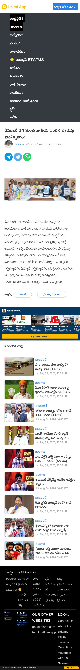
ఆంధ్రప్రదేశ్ (16, 18)
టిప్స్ (20, 605)
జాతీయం (50, 584)
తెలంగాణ (16, 26)
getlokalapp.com (43, 627)
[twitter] (18, 158)
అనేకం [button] (14, 117)
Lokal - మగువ (37, 581)
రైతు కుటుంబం (65, 584)
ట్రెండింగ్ (22, 584)
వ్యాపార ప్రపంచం (61, 597)
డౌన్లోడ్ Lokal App (71, 668)
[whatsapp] (27, 158)
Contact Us (65, 621)
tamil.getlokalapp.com (47, 632)
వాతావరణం (63, 589)
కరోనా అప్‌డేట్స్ (37, 597)
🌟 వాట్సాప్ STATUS (23, 594)
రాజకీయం (38, 605)
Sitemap (63, 663)
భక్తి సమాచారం (51, 592)
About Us (64, 626)
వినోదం (37, 589)
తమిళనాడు (12, 590)
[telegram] (9, 158)
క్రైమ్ (47, 578)
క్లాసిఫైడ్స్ (49, 600)
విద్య (59, 578)
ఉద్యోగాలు (23, 578)
